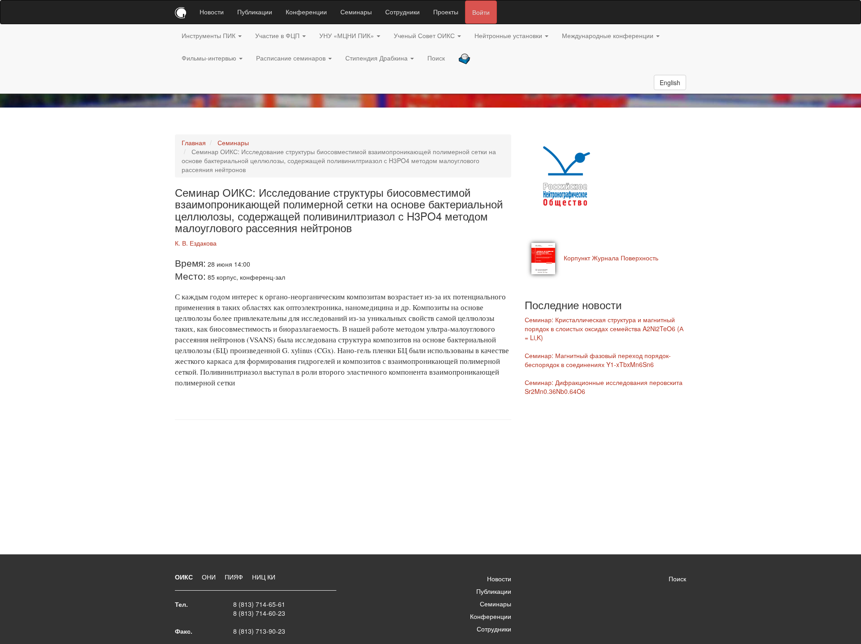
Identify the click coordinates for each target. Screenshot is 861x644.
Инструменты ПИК (209, 35)
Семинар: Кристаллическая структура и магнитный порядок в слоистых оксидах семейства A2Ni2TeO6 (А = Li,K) (604, 328)
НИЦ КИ (263, 576)
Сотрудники (402, 11)
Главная (194, 142)
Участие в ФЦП (278, 35)
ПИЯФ (235, 576)
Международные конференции (608, 35)
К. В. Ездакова (196, 242)
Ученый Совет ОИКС (425, 35)
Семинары (356, 11)
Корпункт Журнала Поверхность (611, 257)
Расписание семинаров (291, 57)
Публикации (254, 11)
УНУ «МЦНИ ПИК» (347, 35)
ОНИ (209, 576)
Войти (481, 12)
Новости (212, 11)
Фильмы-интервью (210, 57)
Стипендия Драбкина (377, 57)
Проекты (445, 11)
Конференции (306, 11)
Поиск (436, 57)
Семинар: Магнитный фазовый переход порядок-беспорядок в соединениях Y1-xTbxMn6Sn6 (598, 360)
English (670, 82)
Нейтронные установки (509, 35)
